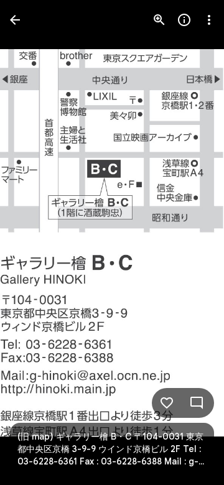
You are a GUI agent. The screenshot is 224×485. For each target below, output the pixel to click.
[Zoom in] (159, 19)
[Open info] (184, 19)
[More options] (209, 19)
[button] (34, 242)
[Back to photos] (15, 20)
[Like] (166, 402)
